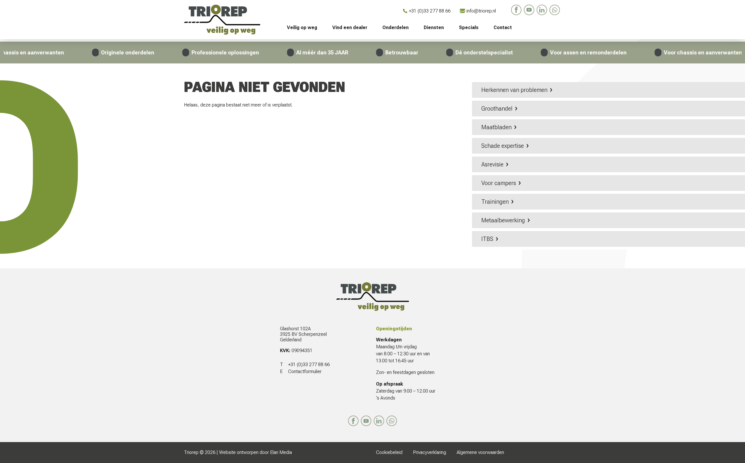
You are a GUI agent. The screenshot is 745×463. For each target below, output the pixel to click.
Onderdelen (395, 27)
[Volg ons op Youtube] (529, 10)
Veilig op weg (302, 27)
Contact (503, 27)
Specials (468, 27)
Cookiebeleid (389, 452)
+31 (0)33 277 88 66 (429, 11)
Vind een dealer (349, 27)
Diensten (434, 27)
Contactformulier (305, 371)
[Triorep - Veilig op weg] (228, 20)
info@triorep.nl (481, 11)
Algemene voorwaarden (480, 452)
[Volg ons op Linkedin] (542, 10)
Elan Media (281, 452)
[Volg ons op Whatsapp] (554, 10)
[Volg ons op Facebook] (516, 10)
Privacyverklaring (429, 452)
